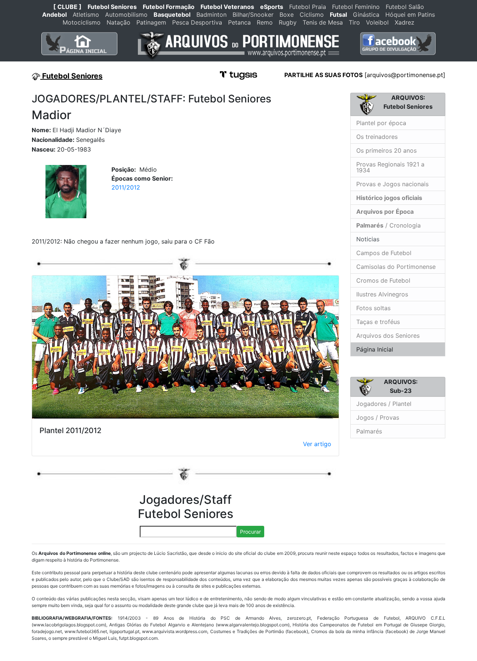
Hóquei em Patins (410, 14)
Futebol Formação (169, 6)
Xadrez (404, 22)
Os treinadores (377, 136)
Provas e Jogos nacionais (392, 184)
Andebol (54, 14)
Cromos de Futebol (383, 280)
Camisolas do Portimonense (396, 266)
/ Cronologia (388, 225)
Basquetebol (172, 14)
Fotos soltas (373, 308)
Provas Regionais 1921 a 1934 (390, 167)
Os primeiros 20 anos (386, 150)
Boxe (286, 14)
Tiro (354, 22)
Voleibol (377, 22)
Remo (265, 22)
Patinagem (151, 22)
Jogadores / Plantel (383, 403)
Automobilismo (126, 14)
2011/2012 (125, 187)
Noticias (366, 239)
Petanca (239, 22)
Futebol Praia (307, 6)
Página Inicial (374, 349)
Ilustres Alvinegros (382, 294)
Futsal (338, 14)
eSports (271, 6)
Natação (118, 22)
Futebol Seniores (112, 6)
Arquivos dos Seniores (388, 335)
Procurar (250, 531)
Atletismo (86, 14)
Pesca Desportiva (197, 22)
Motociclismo (82, 22)
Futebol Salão (405, 6)
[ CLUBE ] (67, 6)
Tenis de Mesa (323, 22)
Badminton (211, 14)
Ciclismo (312, 14)
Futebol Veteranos (227, 6)
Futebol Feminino (356, 6)
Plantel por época (381, 123)
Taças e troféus (378, 321)
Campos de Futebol (383, 253)
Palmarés (369, 431)
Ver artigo (317, 444)
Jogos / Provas (377, 417)
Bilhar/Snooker (253, 14)
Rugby (288, 22)
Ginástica (366, 14)
